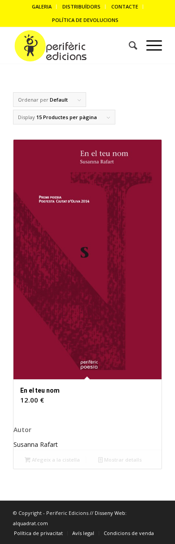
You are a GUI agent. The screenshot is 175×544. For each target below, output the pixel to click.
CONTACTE (124, 6)
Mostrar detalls (122, 459)
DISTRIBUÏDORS (81, 6)
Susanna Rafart (35, 444)
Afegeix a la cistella (55, 459)
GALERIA (42, 6)
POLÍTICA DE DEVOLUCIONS (85, 20)
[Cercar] (128, 46)
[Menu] (149, 46)
